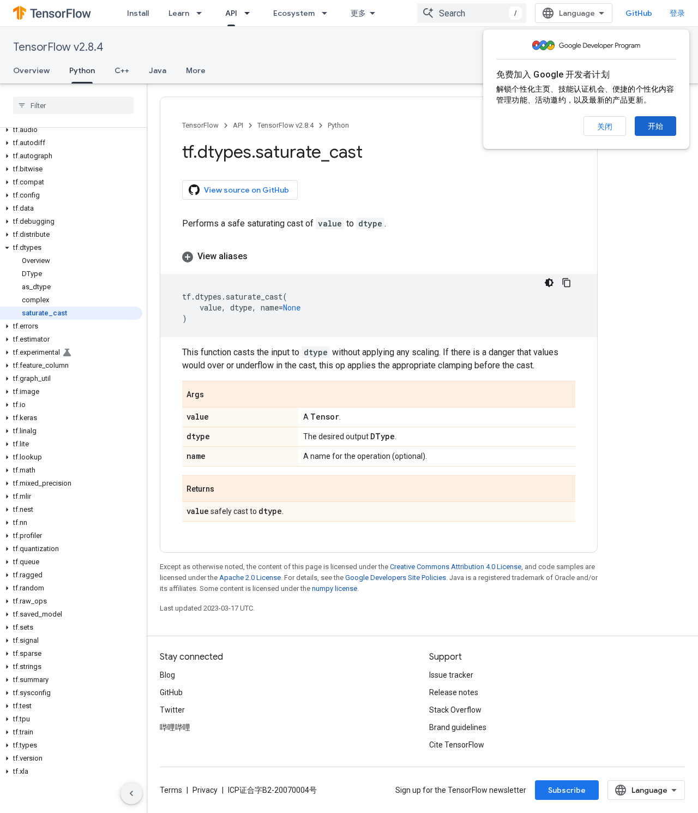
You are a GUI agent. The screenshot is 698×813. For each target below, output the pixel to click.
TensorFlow (200, 125)
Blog (167, 675)
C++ (122, 70)
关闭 (604, 126)
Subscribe (567, 790)
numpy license (334, 588)
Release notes (453, 692)
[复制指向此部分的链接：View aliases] (258, 256)
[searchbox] (73, 105)
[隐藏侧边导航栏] (131, 793)
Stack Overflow (455, 710)
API (231, 13)
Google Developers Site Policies (395, 577)
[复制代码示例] (566, 282)
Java (157, 70)
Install (138, 13)
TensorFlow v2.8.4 (58, 47)
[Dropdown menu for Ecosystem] (328, 13)
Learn (179, 13)
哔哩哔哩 (175, 727)
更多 (358, 13)
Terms (171, 790)
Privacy (205, 790)
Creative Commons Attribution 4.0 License (455, 567)
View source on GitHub (246, 190)
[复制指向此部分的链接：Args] (215, 395)
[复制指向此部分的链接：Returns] (225, 489)
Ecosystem (294, 13)
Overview (31, 70)
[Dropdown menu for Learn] (202, 13)
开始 (655, 126)
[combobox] (471, 13)
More (196, 70)
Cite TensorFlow (456, 744)
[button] (71, 129)
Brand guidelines (457, 727)
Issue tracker (451, 675)
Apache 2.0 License (250, 577)
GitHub (638, 13)
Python (82, 70)
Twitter (172, 710)
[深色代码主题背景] (549, 282)
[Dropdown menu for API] (250, 13)
